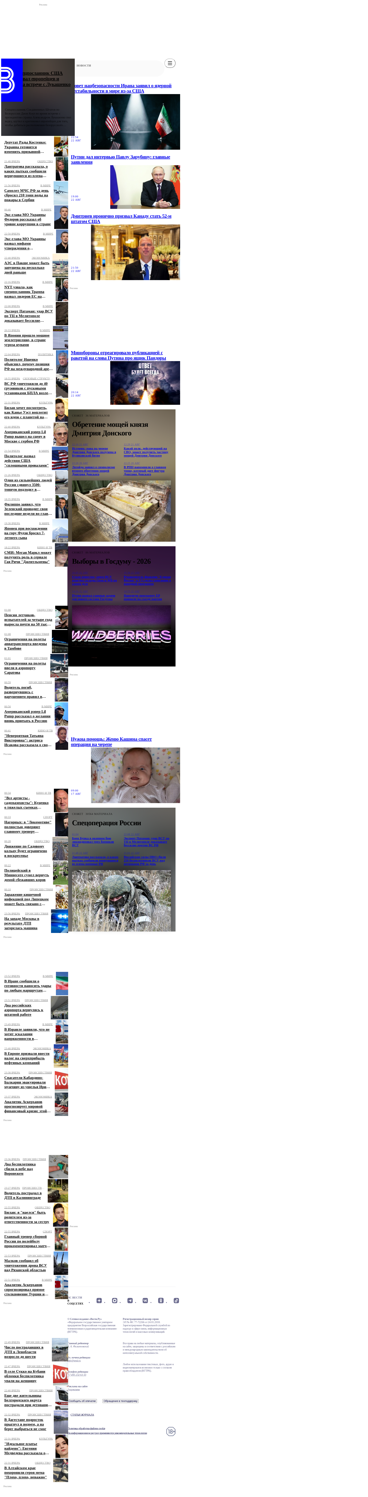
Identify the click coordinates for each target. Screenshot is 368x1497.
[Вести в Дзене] (99, 1300)
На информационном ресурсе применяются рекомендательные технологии (107, 1433)
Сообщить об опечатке (82, 1400)
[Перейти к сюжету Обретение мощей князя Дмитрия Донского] (121, 511)
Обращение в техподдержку (121, 1400)
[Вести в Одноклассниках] (160, 1300)
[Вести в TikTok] (176, 1300)
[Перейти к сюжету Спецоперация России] (121, 900)
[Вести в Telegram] (130, 1300)
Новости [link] (84, 65)
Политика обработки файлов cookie (86, 1428)
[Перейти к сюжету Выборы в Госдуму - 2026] (121, 635)
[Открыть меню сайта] (170, 63)
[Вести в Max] (114, 1300)
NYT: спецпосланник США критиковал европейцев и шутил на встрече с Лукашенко (38, 78)
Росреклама (73, 1389)
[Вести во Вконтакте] (145, 1300)
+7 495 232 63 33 (76, 1374)
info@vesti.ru (74, 1360)
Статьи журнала (82, 1414)
